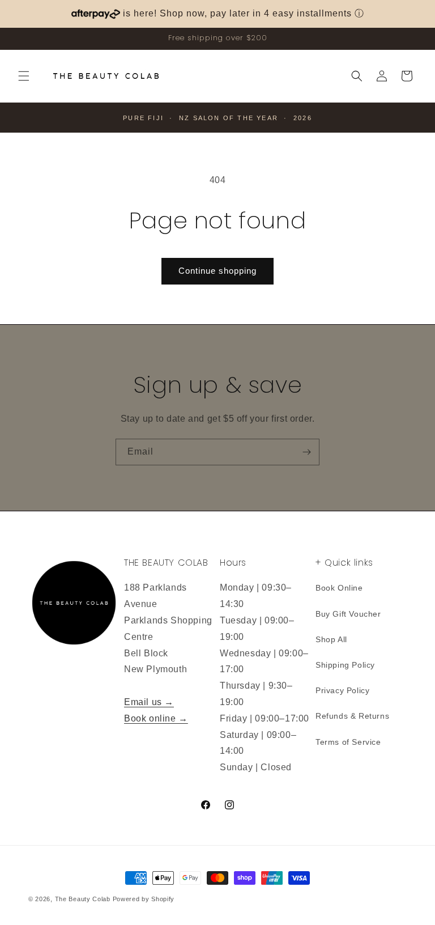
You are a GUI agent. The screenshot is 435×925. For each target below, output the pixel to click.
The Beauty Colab (82, 899)
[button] (23, 75)
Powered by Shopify (144, 899)
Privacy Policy (342, 690)
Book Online (339, 587)
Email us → (149, 702)
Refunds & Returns (352, 715)
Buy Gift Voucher (348, 613)
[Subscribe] (306, 452)
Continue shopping (217, 270)
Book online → (156, 718)
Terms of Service (348, 741)
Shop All (331, 639)
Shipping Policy (345, 664)
